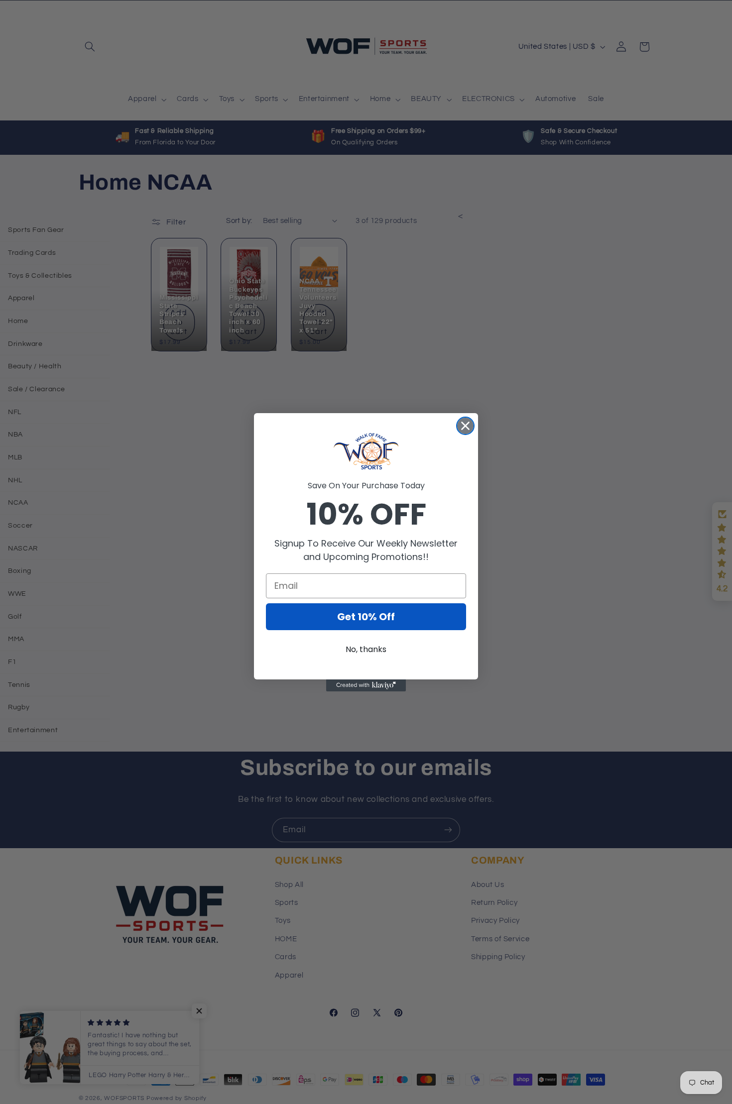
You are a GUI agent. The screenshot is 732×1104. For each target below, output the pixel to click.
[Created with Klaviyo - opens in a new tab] (366, 685)
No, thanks (366, 649)
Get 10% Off (366, 617)
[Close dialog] (465, 426)
